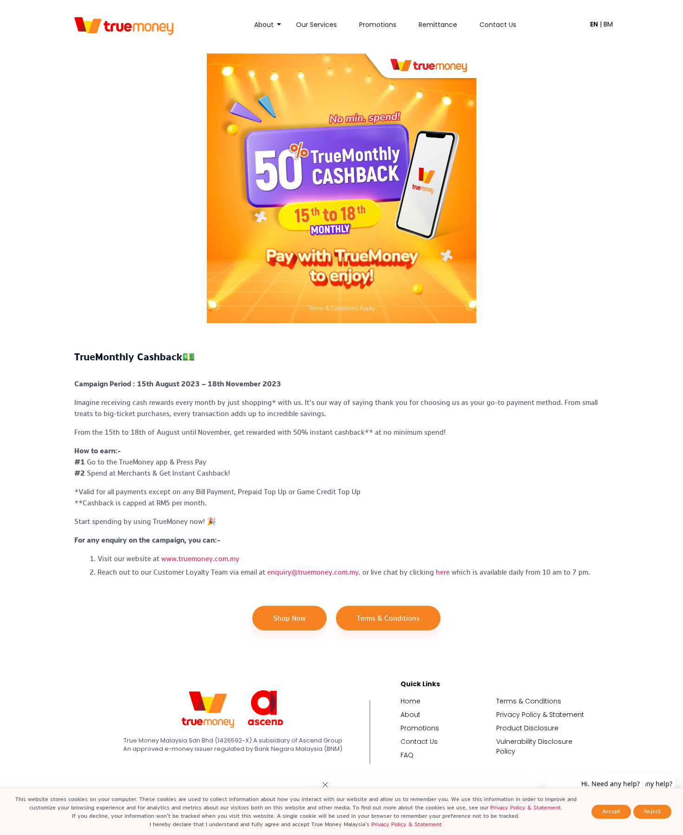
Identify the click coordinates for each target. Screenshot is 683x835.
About (264, 24)
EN (594, 24)
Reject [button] (652, 811)
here (443, 572)
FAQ (407, 755)
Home (410, 701)
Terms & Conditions (528, 701)
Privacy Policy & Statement (540, 714)
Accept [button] (611, 811)
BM (608, 24)
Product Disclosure (527, 728)
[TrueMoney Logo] (123, 25)
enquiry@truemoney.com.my (313, 572)
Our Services (316, 24)
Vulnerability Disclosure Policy (534, 746)
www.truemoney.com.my (200, 558)
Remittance (438, 24)
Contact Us (497, 24)
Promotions (377, 24)
